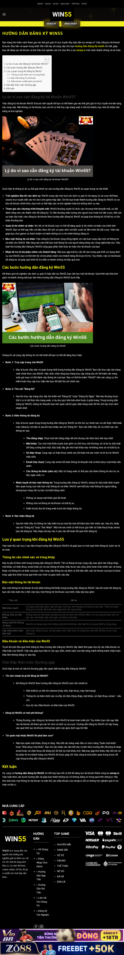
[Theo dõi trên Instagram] (41, 926)
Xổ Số (84, 4)
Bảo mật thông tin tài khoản (23, 78)
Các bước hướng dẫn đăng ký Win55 (24, 67)
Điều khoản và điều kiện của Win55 (26, 81)
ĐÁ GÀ (60, 876)
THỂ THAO (62, 865)
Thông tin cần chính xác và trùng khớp (28, 74)
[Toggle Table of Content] (45, 59)
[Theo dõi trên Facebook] (36, 926)
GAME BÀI (62, 849)
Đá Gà (55, 4)
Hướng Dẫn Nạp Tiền (41, 875)
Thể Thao (76, 4)
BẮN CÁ (61, 881)
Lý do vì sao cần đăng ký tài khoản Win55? (27, 64)
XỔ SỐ (60, 855)
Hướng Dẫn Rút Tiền (40, 888)
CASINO (61, 860)
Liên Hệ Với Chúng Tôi (41, 901)
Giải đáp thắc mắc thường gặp (21, 85)
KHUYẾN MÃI (64, 844)
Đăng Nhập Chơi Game (41, 862)
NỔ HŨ (60, 871)
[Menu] (4, 14)
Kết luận (10, 88)
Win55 (40, 4)
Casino (48, 4)
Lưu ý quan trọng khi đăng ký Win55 (24, 71)
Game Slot (64, 4)
